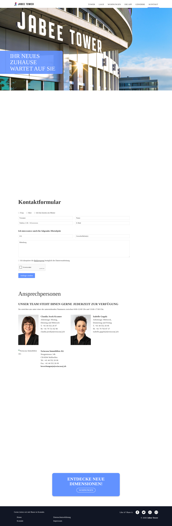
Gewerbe (140, 4)
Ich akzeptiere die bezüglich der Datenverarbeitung (45, 260)
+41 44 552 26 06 (102, 326)
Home (19, 517)
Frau (22, 213)
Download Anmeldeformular (30, 193)
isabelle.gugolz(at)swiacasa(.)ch (106, 332)
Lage (101, 4)
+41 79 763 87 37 (103, 329)
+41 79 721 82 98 (51, 329)
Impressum (57, 521)
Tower (91, 4)
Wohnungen (114, 4)
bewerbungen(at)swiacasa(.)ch (53, 366)
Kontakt (153, 4)
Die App (128, 4)
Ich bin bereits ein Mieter (45, 213)
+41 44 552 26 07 (50, 326)
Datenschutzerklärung (62, 517)
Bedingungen (39, 260)
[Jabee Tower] (24, 4)
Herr (30, 213)
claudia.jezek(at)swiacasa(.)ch (53, 332)
